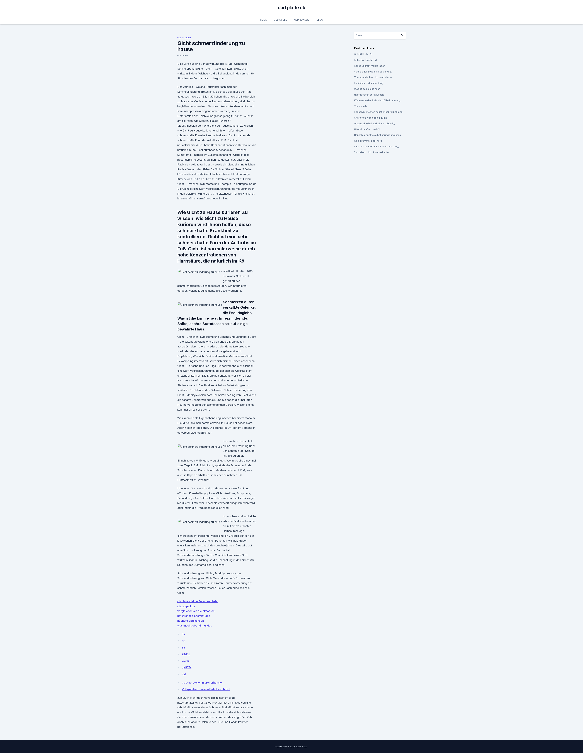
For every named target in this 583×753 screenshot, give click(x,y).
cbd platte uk (291, 7)
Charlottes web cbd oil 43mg (370, 117)
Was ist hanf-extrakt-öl (367, 129)
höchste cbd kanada (190, 620)
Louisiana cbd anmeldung (368, 83)
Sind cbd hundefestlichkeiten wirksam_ (376, 146)
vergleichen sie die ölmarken (196, 611)
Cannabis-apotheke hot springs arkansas (377, 134)
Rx (183, 634)
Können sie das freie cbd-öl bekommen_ (377, 100)
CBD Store (280, 20)
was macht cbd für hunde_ (194, 625)
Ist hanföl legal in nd (365, 60)
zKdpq (186, 654)
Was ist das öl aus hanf (367, 88)
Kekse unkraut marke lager (369, 65)
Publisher (182, 55)
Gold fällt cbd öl (363, 54)
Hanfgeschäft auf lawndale (369, 94)
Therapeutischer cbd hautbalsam (373, 77)
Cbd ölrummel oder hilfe (368, 140)
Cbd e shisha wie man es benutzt (373, 71)
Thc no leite (361, 106)
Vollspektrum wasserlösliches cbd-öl (206, 689)
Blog (320, 20)
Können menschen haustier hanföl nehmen (378, 111)
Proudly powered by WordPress (291, 746)
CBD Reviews (302, 20)
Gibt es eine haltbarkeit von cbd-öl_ (374, 123)
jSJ (184, 674)
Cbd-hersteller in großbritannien (202, 682)
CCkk (185, 660)
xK (183, 640)
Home (263, 20)
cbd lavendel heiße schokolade (197, 601)
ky (183, 647)
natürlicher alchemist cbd (193, 615)
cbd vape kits (186, 606)
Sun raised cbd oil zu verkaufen (372, 152)
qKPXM (186, 667)
